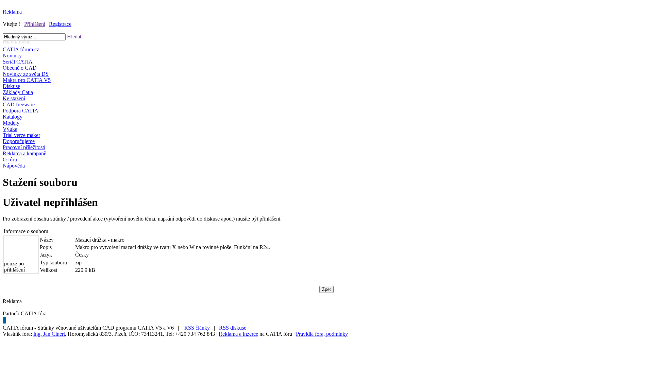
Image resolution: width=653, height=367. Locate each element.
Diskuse (11, 86)
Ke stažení (14, 98)
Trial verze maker (21, 135)
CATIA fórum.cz (21, 49)
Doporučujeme (19, 141)
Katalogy (12, 117)
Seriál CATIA (18, 62)
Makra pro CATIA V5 (27, 80)
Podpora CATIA (20, 110)
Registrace (60, 24)
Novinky (12, 55)
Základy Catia (18, 92)
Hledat (74, 36)
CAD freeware (19, 104)
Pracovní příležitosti (24, 147)
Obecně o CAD (20, 68)
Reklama (12, 12)
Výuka (10, 129)
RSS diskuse (232, 328)
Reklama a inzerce (238, 334)
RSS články (197, 328)
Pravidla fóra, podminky (322, 334)
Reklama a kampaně (24, 153)
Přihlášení (34, 24)
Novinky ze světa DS (26, 74)
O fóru (10, 159)
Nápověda (14, 166)
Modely (11, 123)
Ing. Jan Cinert (49, 334)
